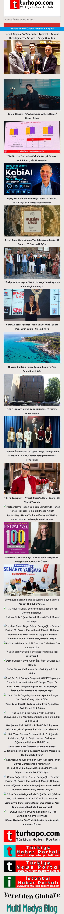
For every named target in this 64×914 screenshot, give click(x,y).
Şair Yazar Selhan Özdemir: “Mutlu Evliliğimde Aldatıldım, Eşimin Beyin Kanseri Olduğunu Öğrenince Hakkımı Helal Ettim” (32, 750)
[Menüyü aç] (32, 25)
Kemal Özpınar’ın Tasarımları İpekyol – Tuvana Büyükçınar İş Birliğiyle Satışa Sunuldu (32, 36)
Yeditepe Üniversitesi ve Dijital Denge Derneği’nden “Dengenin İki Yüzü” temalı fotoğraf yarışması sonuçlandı (32, 455)
